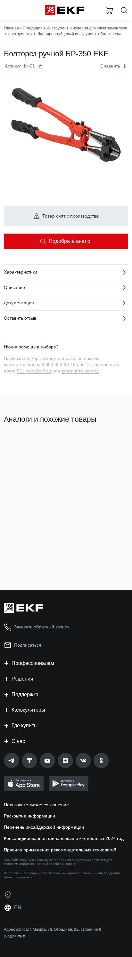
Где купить (24, 725)
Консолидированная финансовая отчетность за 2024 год (64, 838)
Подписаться (27, 645)
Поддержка (25, 694)
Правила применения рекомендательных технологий (60, 849)
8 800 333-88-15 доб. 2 (66, 364)
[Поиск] (124, 10)
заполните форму (80, 370)
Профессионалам (33, 663)
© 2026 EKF (14, 937)
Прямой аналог (23, 441)
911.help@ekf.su (34, 370)
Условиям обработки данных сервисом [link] (34, 863)
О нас (18, 741)
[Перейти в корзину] (109, 10)
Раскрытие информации (29, 815)
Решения (22, 679)
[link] (11, 760)
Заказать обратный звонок (41, 626)
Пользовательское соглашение (36, 804)
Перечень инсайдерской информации (44, 827)
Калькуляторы (28, 710)
